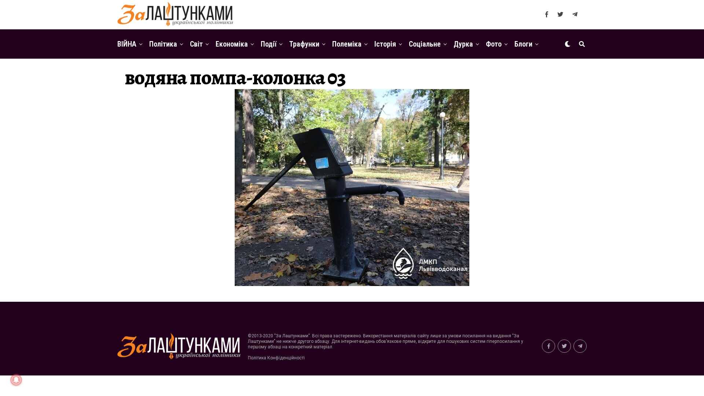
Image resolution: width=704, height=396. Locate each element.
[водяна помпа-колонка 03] (352, 283)
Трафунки (304, 44)
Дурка (463, 44)
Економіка (232, 44)
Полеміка (347, 44)
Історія (385, 44)
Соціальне (425, 44)
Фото (494, 44)
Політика (163, 44)
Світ (196, 44)
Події (268, 44)
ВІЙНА (126, 44)
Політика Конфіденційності (276, 357)
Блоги (523, 44)
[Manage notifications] (16, 380)
